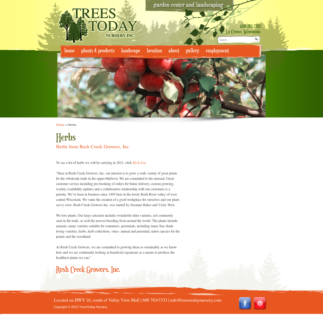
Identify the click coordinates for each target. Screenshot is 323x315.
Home (60, 124)
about (174, 51)
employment (217, 51)
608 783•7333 (155, 300)
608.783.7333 (250, 26)
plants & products (98, 51)
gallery (192, 51)
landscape (130, 51)
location (154, 51)
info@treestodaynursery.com (195, 300)
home (69, 51)
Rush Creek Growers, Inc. (88, 270)
